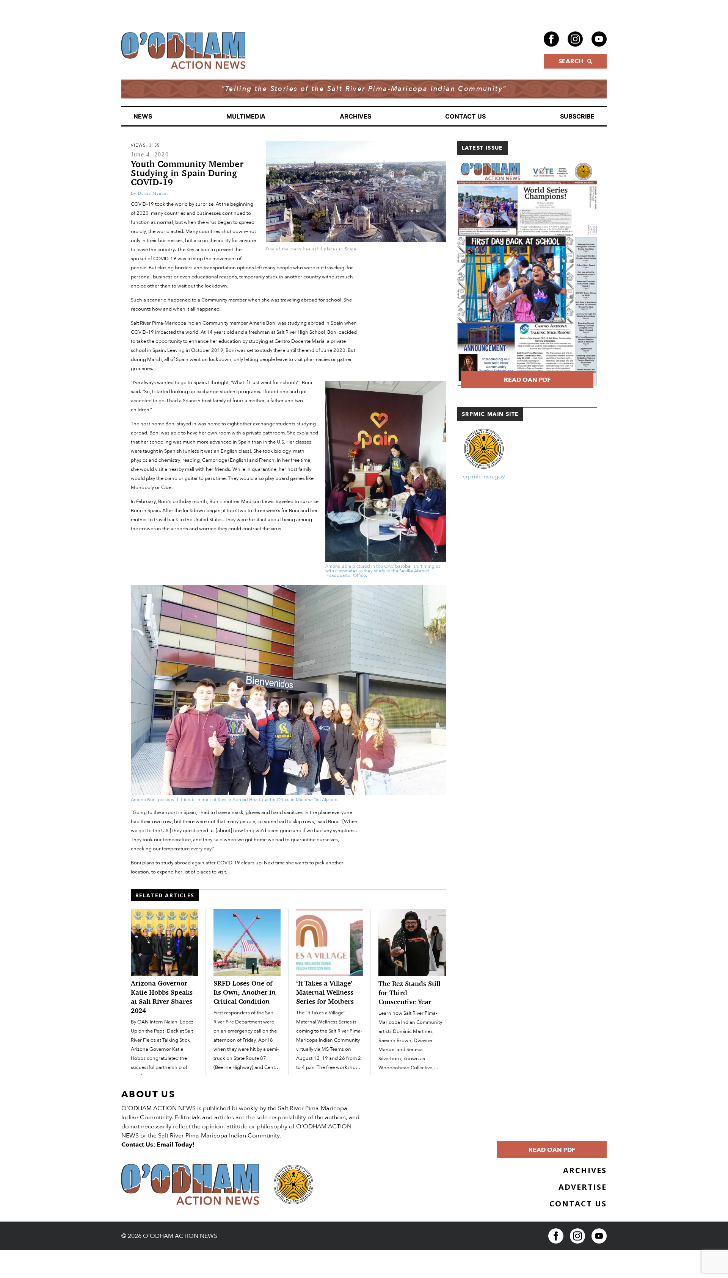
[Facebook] (551, 39)
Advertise (583, 1187)
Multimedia (245, 116)
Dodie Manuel (153, 193)
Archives (355, 116)
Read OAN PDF (527, 380)
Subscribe (577, 116)
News (142, 116)
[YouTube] (599, 39)
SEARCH (571, 61)
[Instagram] (575, 39)
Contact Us (465, 116)
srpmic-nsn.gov (484, 476)
